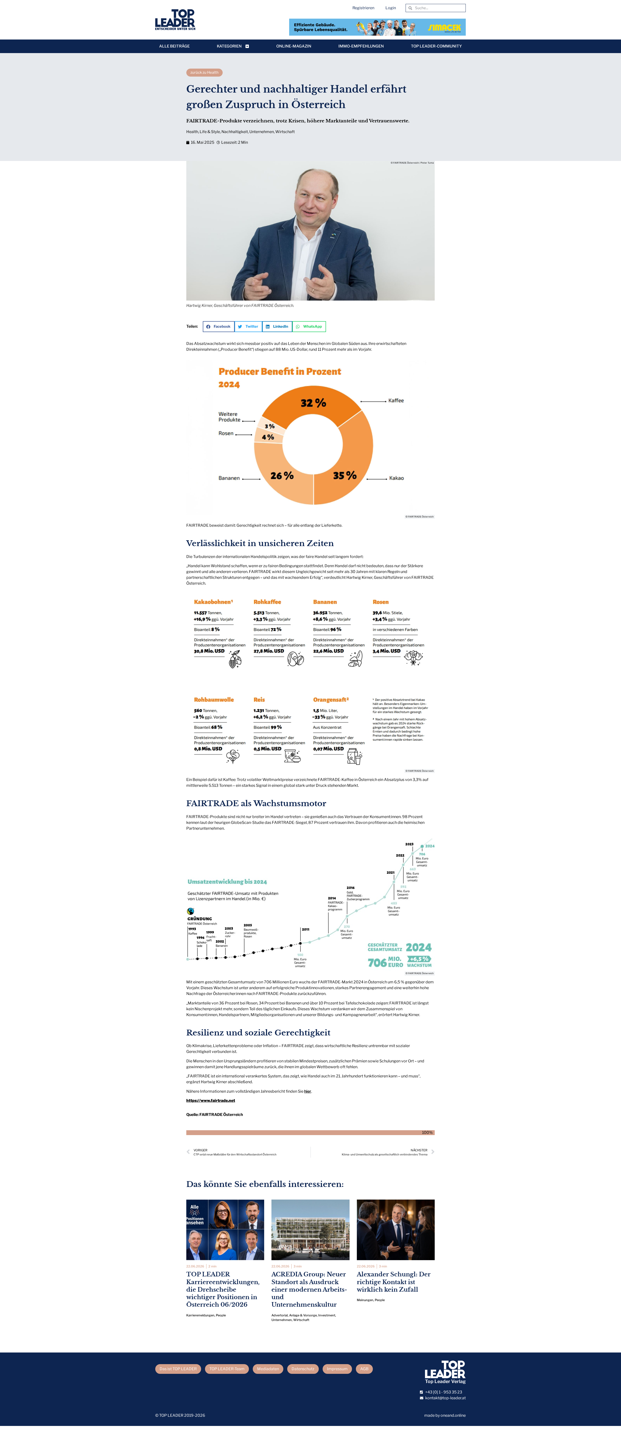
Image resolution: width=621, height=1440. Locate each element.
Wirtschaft (285, 131)
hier (307, 1091)
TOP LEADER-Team (227, 1369)
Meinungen (365, 1300)
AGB (364, 1369)
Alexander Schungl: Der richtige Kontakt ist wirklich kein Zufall (394, 1282)
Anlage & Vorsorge (303, 1315)
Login (390, 8)
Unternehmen (261, 131)
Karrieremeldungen (200, 1315)
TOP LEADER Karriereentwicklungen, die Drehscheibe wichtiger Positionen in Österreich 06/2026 (223, 1289)
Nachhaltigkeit (234, 131)
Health (192, 131)
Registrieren (363, 8)
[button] (219, 326)
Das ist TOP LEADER (178, 1369)
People (221, 1315)
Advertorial (279, 1315)
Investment (326, 1315)
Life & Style (210, 131)
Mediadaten (268, 1369)
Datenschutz (303, 1369)
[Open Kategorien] (247, 46)
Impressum (337, 1369)
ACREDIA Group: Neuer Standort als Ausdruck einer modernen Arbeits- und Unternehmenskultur (309, 1289)
